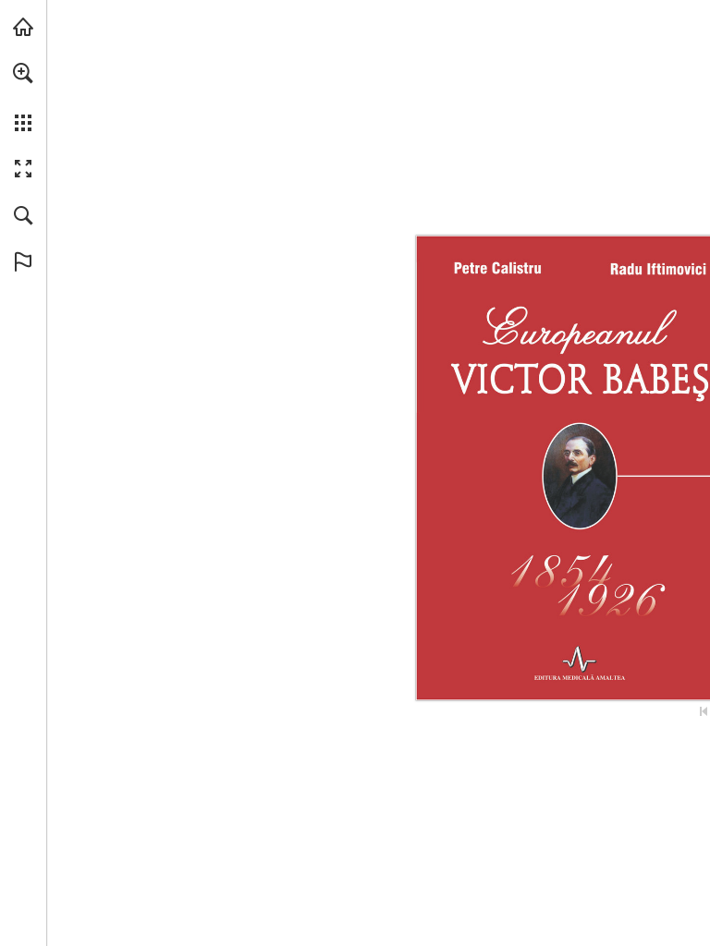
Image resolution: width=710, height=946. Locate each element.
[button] (23, 73)
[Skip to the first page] (703, 711)
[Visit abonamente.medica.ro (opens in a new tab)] (23, 27)
